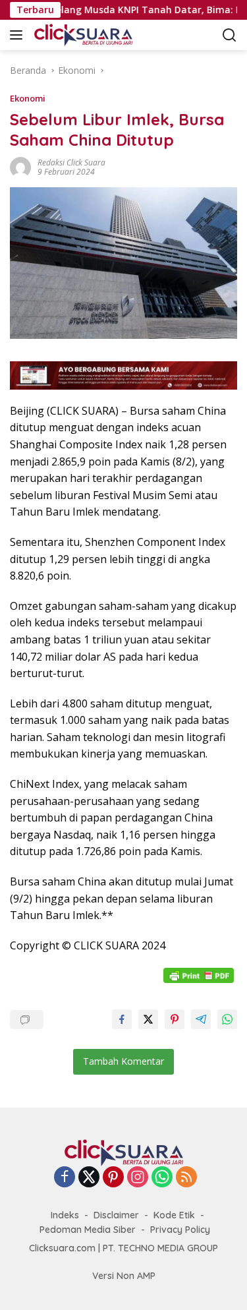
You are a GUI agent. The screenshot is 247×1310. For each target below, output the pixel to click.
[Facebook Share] (122, 1019)
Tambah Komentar (123, 1061)
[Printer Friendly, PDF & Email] (200, 975)
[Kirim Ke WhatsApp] (227, 1019)
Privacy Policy (180, 1230)
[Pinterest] (113, 1177)
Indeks (65, 1215)
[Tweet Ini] (148, 1019)
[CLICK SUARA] (98, 35)
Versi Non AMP (123, 1276)
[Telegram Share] (201, 1019)
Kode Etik (174, 1215)
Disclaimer (116, 1215)
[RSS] (186, 1177)
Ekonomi (27, 98)
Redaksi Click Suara (71, 162)
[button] (19, 35)
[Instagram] (137, 1177)
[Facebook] (64, 1177)
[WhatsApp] (162, 1177)
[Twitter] (88, 1177)
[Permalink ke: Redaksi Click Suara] (20, 166)
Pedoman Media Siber (88, 1230)
